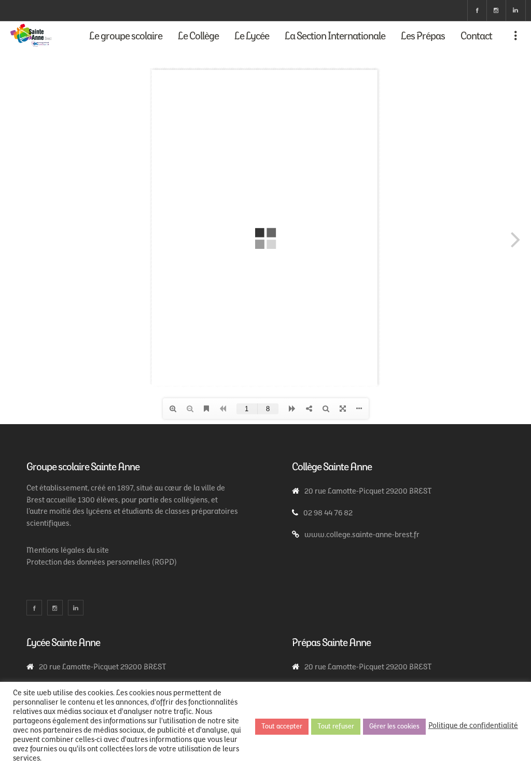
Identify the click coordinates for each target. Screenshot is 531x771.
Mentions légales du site (67, 551)
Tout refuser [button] (335, 726)
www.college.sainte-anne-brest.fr (362, 535)
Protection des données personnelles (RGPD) (101, 563)
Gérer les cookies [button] (394, 726)
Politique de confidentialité (473, 726)
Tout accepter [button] (281, 726)
